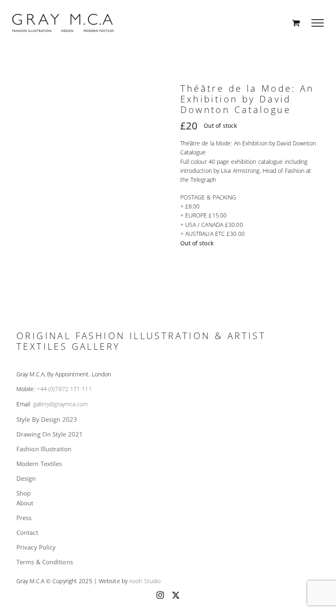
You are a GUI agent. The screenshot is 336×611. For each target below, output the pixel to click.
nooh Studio (145, 581)
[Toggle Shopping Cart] (296, 22)
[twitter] (175, 595)
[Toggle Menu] (317, 23)
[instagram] (160, 595)
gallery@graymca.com (60, 404)
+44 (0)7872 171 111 (64, 389)
